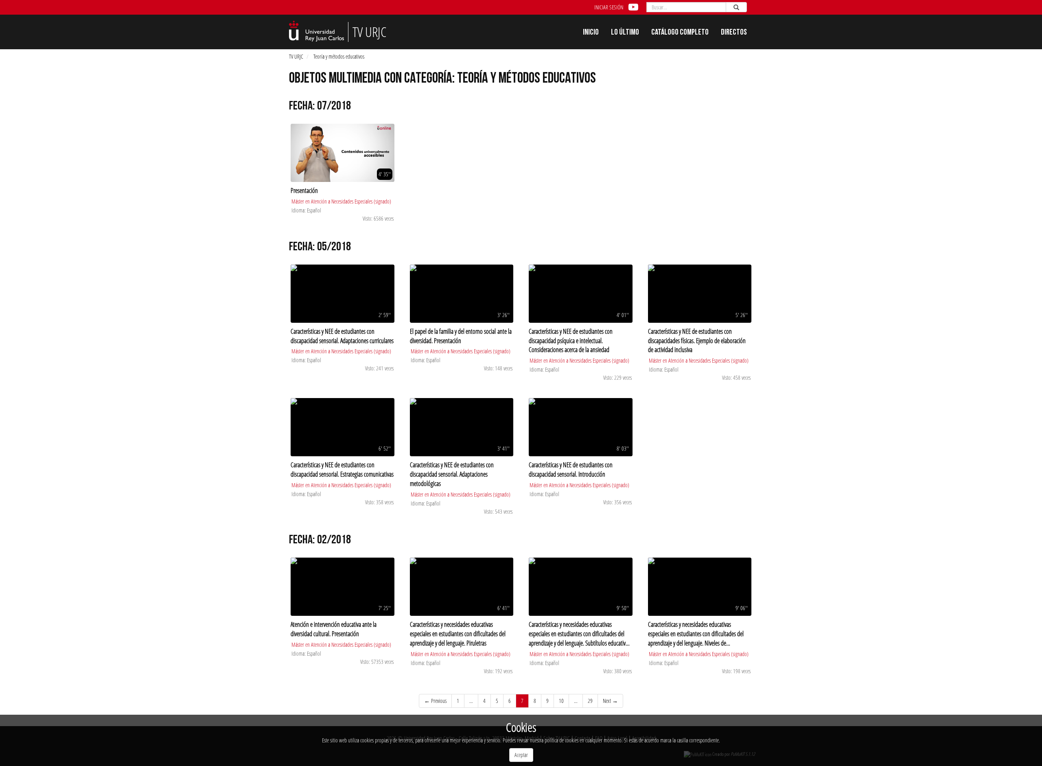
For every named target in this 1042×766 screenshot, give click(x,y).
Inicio (591, 33)
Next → (610, 701)
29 (590, 701)
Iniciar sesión (608, 7)
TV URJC (296, 56)
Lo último (625, 33)
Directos (734, 33)
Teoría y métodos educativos (338, 56)
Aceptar (521, 755)
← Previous (435, 701)
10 (561, 701)
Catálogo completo (680, 33)
